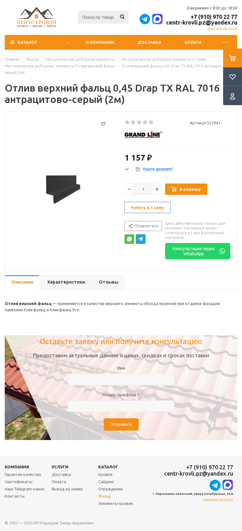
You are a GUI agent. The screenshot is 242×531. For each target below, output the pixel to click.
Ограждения (110, 489)
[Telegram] (141, 239)
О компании (99, 42)
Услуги (60, 467)
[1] (127, 122)
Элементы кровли (115, 503)
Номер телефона (121, 395)
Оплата (193, 42)
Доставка (149, 42)
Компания (17, 467)
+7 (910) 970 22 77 (214, 17)
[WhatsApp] (129, 239)
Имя (121, 368)
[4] (145, 122)
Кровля (105, 474)
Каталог (108, 467)
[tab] (22, 282)
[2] (133, 122)
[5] (151, 122)
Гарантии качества (23, 474)
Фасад (104, 496)
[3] (139, 122)
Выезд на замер (67, 489)
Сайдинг (106, 481)
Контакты (15, 496)
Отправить (121, 424)
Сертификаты (18, 481)
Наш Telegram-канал (24, 489)
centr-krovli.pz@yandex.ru (201, 22)
